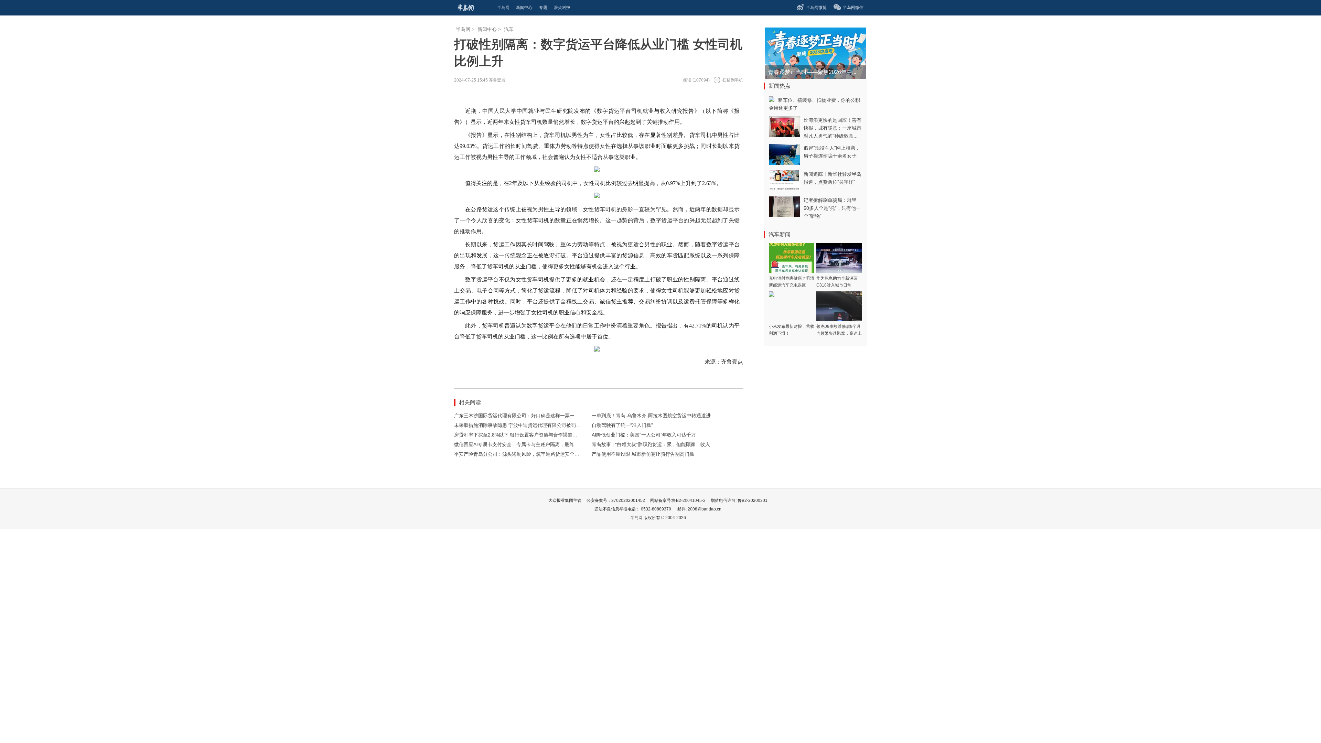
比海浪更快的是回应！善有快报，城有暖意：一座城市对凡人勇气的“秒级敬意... (832, 128)
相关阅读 (470, 402)
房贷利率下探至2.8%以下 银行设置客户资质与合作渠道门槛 (518, 435)
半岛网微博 (816, 7)
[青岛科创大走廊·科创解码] (799, 31)
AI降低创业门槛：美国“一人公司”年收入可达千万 (644, 435)
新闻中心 (487, 29)
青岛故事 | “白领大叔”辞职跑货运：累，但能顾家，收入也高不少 (660, 444)
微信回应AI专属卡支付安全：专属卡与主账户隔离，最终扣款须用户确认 (531, 444)
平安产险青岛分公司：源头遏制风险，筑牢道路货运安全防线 (519, 454)
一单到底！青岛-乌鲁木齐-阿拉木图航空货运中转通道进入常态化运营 (666, 415)
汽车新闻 (780, 234)
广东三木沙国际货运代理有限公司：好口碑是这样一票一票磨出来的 (526, 415)
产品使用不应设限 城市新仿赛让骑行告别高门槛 (643, 454)
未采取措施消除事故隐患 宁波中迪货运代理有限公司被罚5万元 (521, 425)
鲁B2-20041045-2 (689, 500)
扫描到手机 (732, 80)
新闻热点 (780, 86)
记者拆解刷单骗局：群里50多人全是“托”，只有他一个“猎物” (832, 208)
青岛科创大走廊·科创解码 (799, 72)
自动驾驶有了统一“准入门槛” (622, 425)
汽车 (509, 29)
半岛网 (463, 29)
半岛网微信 (853, 7)
